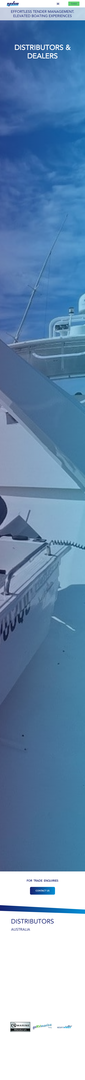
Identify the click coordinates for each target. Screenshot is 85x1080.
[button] (58, 4)
